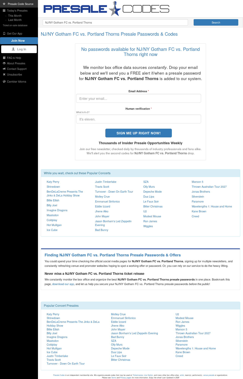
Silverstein (198, 196)
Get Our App (14, 33)
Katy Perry (53, 182)
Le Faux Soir (151, 201)
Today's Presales (17, 10)
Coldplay (52, 220)
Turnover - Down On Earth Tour (114, 191)
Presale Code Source (19, 4)
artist (182, 375)
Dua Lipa (148, 196)
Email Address (139, 91)
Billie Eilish (53, 200)
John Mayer (102, 216)
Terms (113, 377)
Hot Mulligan (54, 225)
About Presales (15, 63)
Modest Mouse (152, 216)
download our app (63, 284)
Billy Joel (52, 205)
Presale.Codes (59, 375)
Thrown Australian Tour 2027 (209, 186)
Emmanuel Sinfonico (107, 201)
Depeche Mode (152, 191)
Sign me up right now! (139, 133)
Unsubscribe (14, 74)
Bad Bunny (101, 230)
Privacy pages (125, 377)
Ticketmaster (138, 375)
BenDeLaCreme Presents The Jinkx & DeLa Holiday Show (65, 193)
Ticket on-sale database (15, 25)
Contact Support (16, 69)
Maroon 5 (197, 182)
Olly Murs (149, 186)
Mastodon (53, 215)
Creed (195, 216)
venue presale (208, 375)
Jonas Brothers (201, 191)
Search (216, 22)
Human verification (138, 108)
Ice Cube (52, 230)
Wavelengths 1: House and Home (212, 206)
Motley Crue (102, 196)
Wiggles (148, 226)
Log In (20, 49)
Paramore (198, 201)
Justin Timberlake (105, 182)
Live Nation (148, 375)
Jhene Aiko (101, 211)
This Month (15, 15)
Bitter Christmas (153, 206)
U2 (145, 211)
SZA (145, 182)
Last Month (15, 20)
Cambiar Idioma (16, 81)
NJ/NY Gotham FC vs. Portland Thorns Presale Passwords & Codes (109, 33)
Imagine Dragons (57, 210)
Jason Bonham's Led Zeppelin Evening (134, 333)
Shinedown (53, 186)
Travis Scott (102, 186)
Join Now (19, 40)
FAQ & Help (13, 58)
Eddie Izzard (102, 206)
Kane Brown (199, 211)
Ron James (150, 221)
